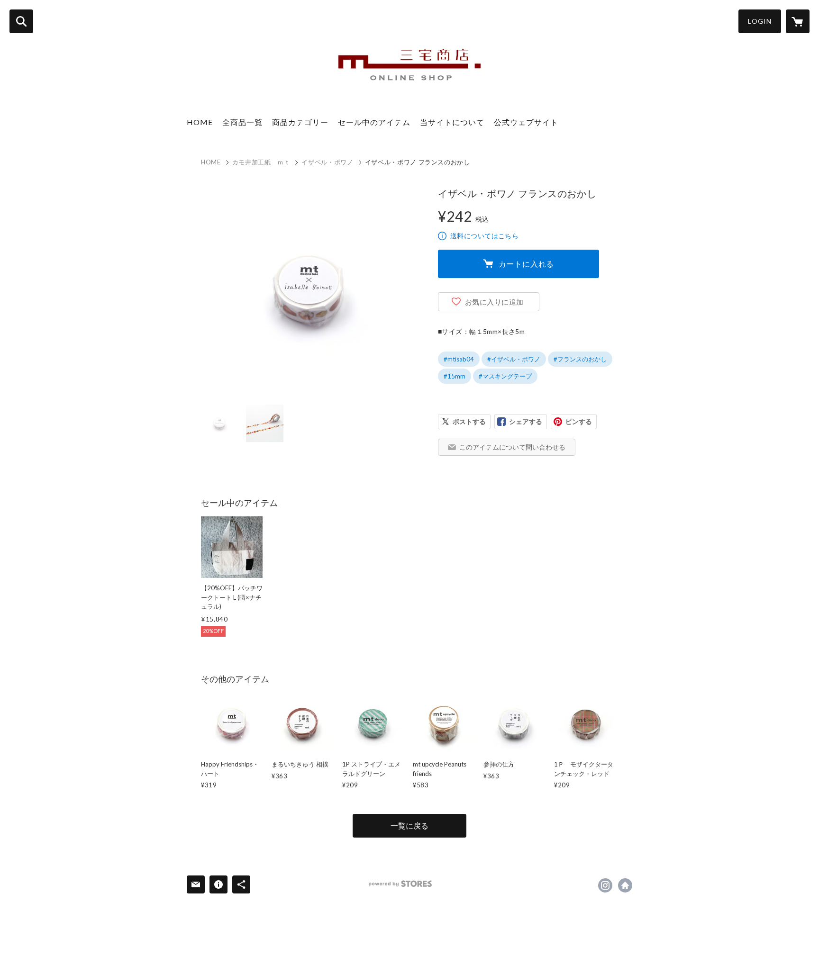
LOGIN (760, 21)
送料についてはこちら (484, 236)
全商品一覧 (242, 121)
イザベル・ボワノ (327, 162)
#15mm (454, 376)
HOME (200, 121)
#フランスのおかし (580, 359)
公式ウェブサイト (526, 121)
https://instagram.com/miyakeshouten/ (605, 885)
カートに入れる (527, 263)
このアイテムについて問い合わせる (512, 447)
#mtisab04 (459, 359)
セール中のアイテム (374, 121)
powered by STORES (400, 883)
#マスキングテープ (505, 376)
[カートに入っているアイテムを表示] (798, 21)
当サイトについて (452, 121)
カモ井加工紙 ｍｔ (261, 162)
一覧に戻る (409, 825)
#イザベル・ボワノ (513, 359)
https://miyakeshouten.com (625, 885)
